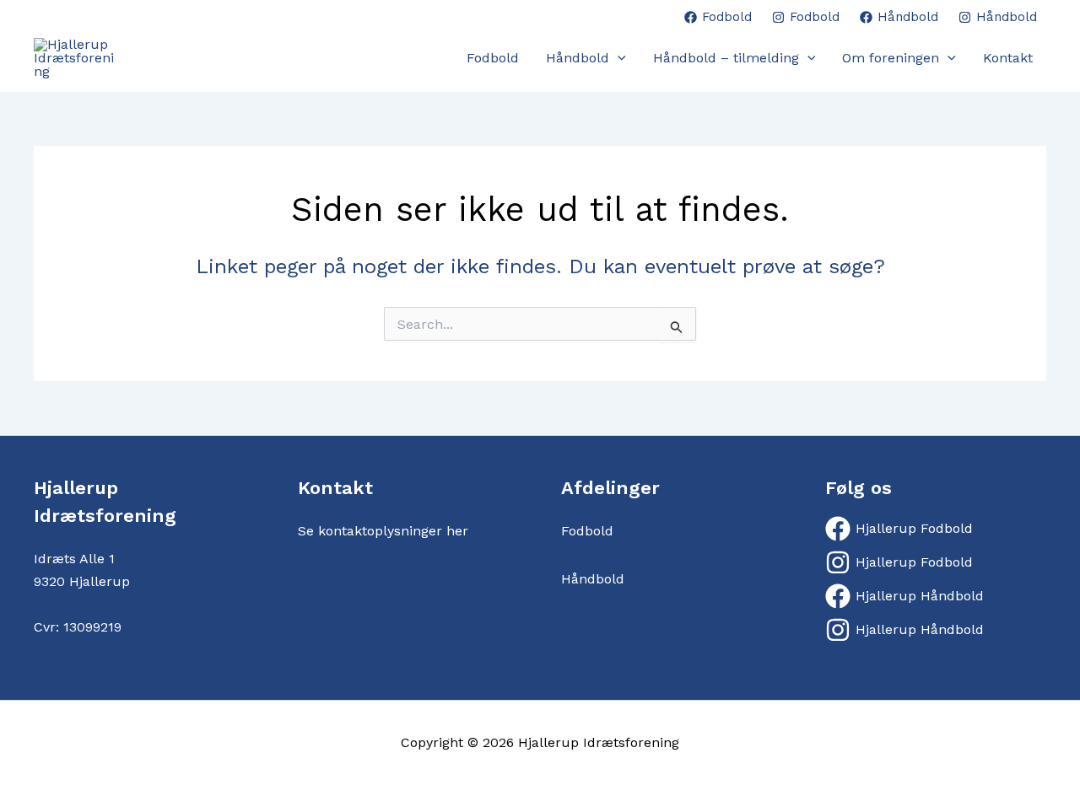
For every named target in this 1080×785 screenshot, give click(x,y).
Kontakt (1008, 58)
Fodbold (493, 58)
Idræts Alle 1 (74, 559)
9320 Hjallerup (82, 581)
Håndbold (577, 58)
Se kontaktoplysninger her (383, 531)
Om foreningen (890, 58)
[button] (617, 58)
